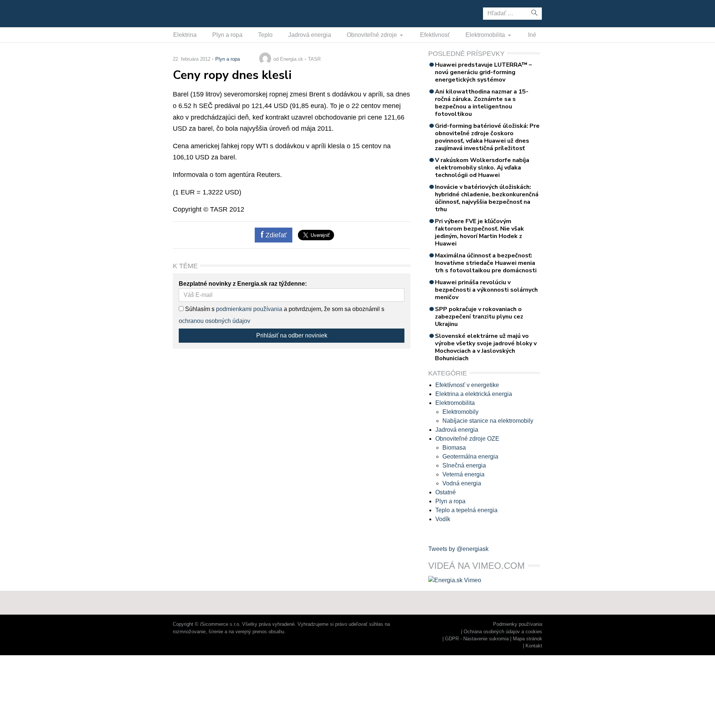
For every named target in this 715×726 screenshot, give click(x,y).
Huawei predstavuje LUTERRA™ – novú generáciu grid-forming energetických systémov (483, 72)
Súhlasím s (199, 309)
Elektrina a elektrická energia (473, 394)
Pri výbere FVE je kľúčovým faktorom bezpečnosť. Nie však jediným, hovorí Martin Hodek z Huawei (479, 232)
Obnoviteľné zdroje (372, 35)
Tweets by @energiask (458, 549)
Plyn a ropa (227, 35)
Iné (532, 35)
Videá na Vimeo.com (476, 566)
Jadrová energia (309, 35)
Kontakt (533, 646)
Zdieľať (275, 235)
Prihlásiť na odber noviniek (291, 335)
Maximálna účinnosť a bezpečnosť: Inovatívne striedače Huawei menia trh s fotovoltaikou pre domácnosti (486, 263)
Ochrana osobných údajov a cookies (503, 631)
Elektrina (185, 35)
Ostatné (445, 492)
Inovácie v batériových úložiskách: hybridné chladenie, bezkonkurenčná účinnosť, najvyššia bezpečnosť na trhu (486, 198)
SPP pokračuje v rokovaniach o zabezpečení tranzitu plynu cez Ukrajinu (479, 316)
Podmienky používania (517, 624)
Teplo (265, 35)
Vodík (442, 519)
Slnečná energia (464, 465)
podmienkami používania (249, 309)
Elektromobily (460, 412)
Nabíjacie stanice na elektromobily (487, 421)
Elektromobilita (485, 35)
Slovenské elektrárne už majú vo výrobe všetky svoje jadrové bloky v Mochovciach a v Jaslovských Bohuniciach (486, 347)
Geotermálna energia (470, 456)
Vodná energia (461, 483)
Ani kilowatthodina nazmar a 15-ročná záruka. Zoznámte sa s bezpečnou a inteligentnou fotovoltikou (481, 103)
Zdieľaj (196, 13)
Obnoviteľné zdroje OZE (467, 438)
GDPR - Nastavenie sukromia (477, 638)
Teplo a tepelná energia (466, 510)
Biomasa (454, 447)
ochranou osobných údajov (214, 321)
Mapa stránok (527, 638)
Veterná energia (463, 474)
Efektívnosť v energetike (467, 385)
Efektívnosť (435, 35)
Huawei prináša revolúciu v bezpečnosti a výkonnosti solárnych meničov (486, 290)
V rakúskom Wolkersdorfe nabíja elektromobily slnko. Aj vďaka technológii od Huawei (482, 167)
